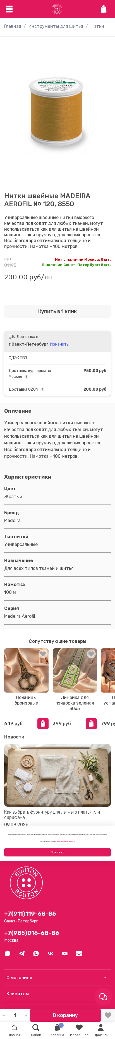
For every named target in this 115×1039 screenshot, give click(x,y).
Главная (12, 26)
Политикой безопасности (66, 841)
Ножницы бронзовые (26, 700)
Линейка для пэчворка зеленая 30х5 (75, 703)
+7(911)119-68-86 (30, 913)
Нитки (97, 26)
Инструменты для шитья (55, 26)
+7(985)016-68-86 (31, 933)
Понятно (57, 852)
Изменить (59, 344)
